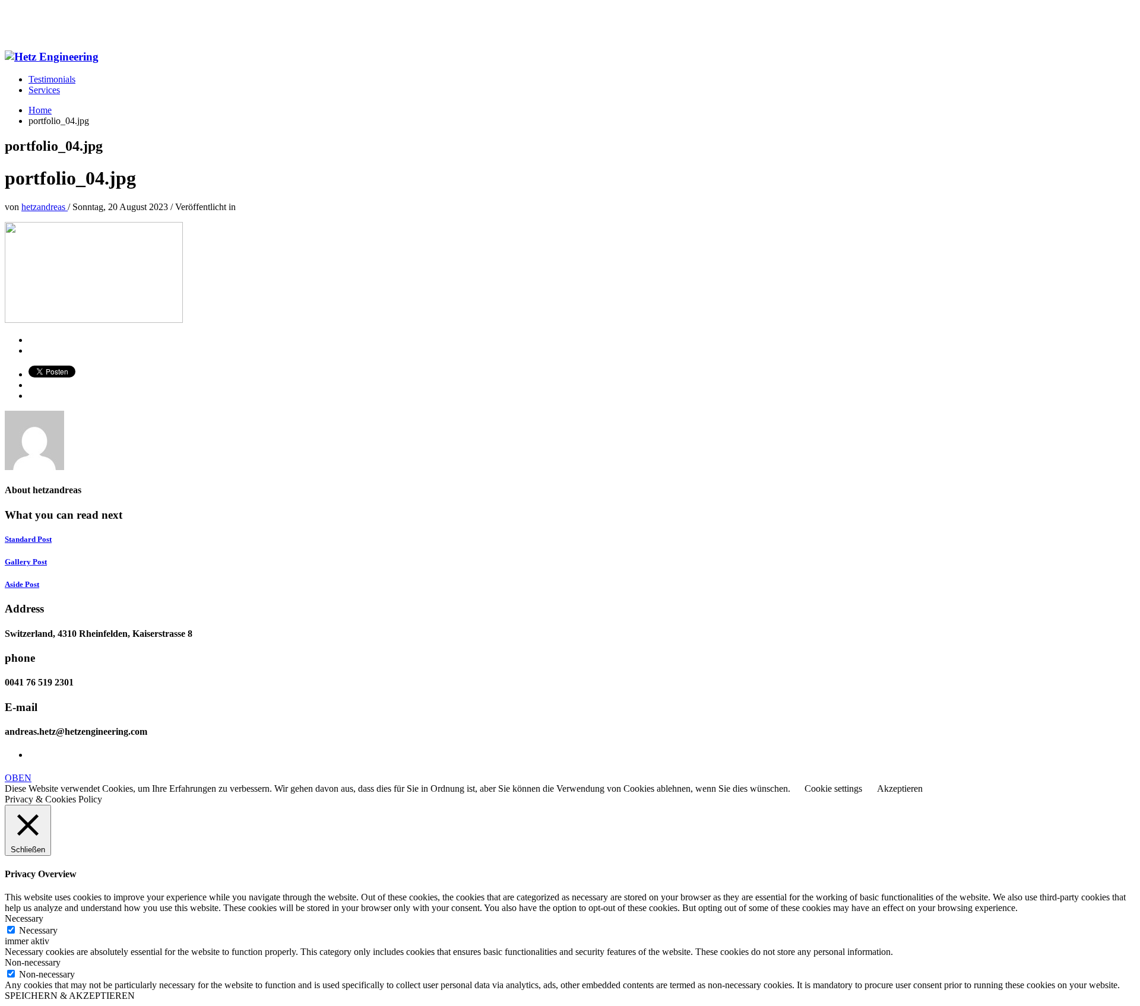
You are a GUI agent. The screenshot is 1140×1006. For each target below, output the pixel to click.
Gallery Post (26, 561)
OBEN (18, 778)
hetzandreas (44, 207)
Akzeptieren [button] (900, 788)
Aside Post (22, 584)
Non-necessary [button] (33, 962)
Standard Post (28, 539)
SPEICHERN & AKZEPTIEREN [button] (70, 996)
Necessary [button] (24, 918)
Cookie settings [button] (833, 788)
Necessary (38, 930)
